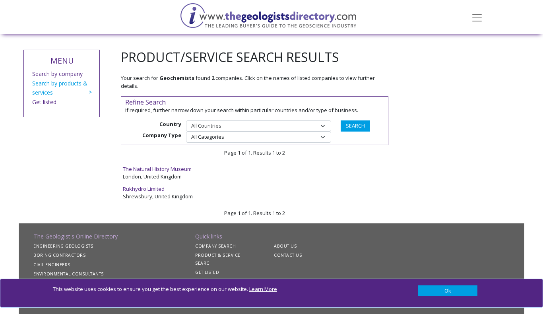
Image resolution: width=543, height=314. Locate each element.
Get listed (44, 102)
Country (170, 124)
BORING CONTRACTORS (59, 255)
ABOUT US (285, 246)
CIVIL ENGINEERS (51, 264)
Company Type (161, 135)
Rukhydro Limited (144, 188)
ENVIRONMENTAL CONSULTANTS (68, 274)
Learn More (263, 289)
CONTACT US (288, 255)
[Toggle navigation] (477, 17)
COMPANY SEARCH (215, 246)
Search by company (57, 74)
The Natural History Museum (157, 169)
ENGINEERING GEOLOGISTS (63, 246)
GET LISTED (207, 272)
